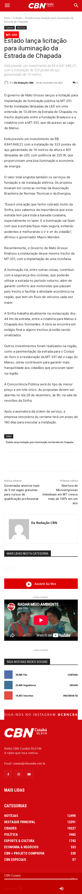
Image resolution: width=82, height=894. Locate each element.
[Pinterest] (41, 462)
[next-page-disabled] (13, 569)
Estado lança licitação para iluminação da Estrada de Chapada (39, 442)
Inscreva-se (70, 695)
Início (7, 18)
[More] (70, 462)
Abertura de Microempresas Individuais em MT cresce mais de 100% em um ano (60, 494)
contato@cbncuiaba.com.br (29, 763)
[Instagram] (19, 774)
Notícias (21, 27)
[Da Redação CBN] (7, 83)
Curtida (73, 674)
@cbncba (68, 714)
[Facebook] (21, 462)
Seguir (74, 685)
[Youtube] (29, 774)
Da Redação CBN (23, 82)
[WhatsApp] (50, 462)
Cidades (17, 18)
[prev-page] (6, 569)
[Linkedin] (60, 462)
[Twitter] (31, 462)
